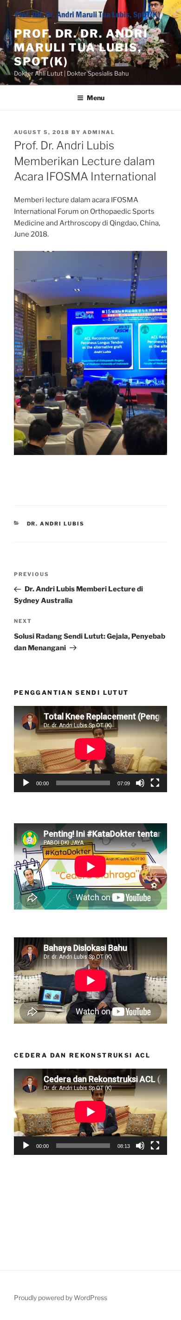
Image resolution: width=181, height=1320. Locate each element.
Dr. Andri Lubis (56, 523)
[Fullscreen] (155, 783)
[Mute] (140, 783)
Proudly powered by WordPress (60, 1297)
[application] (90, 749)
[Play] (26, 783)
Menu (95, 98)
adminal (99, 132)
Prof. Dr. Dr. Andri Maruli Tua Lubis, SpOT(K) (81, 47)
